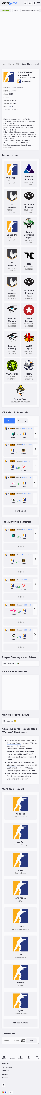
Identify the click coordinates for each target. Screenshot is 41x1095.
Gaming (11, 10)
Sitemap (5, 1074)
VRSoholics (33, 134)
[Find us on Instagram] (3, 1085)
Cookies (5, 1078)
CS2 (12, 106)
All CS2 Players (20, 1023)
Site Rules (5, 1071)
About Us (5, 1063)
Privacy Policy (7, 1067)
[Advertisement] (20, 36)
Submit (31, 1040)
